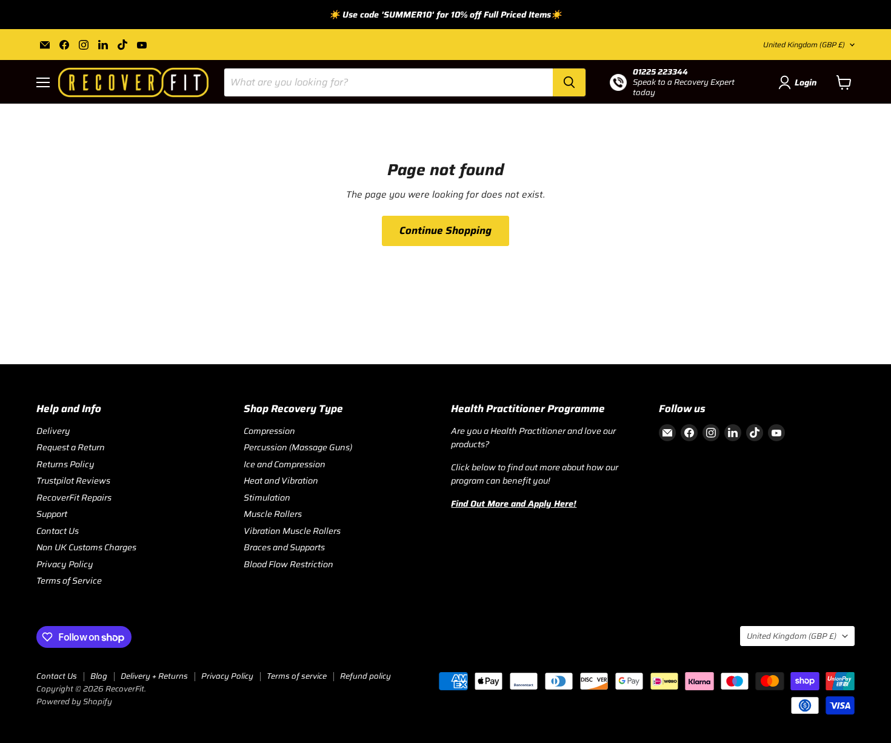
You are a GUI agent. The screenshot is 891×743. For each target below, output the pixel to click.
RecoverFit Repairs (74, 497)
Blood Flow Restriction (288, 564)
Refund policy (365, 676)
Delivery (53, 431)
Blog (98, 676)
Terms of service (297, 676)
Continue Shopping (445, 230)
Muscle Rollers (273, 514)
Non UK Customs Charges (86, 547)
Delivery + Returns (154, 676)
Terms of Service (69, 580)
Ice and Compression (284, 464)
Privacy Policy (64, 564)
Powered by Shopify (74, 701)
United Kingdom (804, 44)
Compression (269, 431)
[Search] (569, 82)
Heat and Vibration (281, 480)
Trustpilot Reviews (73, 480)
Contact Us (57, 531)
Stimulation (267, 497)
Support (51, 514)
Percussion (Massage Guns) (298, 447)
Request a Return (70, 447)
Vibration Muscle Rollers (292, 531)
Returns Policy (65, 464)
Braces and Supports (284, 547)
